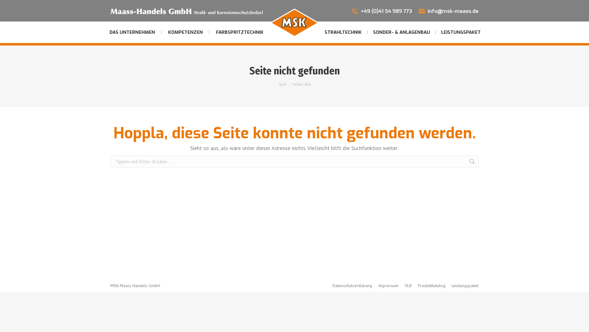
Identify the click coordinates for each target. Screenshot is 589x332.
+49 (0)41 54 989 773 (386, 11)
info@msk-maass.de (453, 11)
